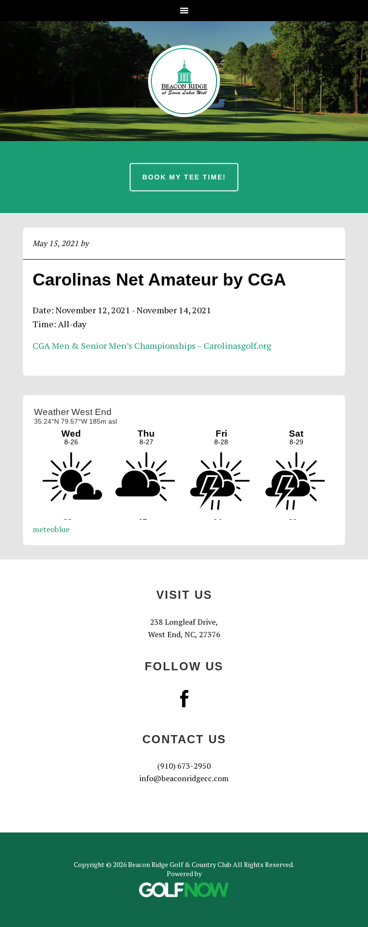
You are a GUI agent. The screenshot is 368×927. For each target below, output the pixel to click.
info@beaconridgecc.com (184, 778)
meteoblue (51, 529)
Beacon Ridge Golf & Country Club (184, 81)
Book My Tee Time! (184, 177)
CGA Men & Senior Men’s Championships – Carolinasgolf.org (152, 345)
